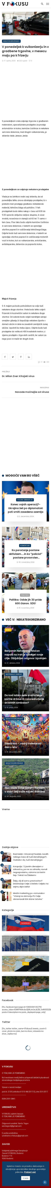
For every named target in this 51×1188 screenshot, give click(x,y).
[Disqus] (25, 435)
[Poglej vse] (25, 923)
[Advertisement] (25, 90)
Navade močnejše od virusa (32, 392)
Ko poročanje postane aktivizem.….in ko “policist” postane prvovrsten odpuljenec (25, 554)
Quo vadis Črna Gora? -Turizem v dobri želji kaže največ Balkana (25, 790)
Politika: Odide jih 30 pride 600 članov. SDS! (25, 601)
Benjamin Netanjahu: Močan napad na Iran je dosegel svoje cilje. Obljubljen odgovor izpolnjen (25, 654)
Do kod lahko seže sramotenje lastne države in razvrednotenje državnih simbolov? (24, 699)
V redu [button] (25, 1178)
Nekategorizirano (11, 41)
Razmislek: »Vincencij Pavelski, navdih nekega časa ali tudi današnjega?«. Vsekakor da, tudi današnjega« (30, 857)
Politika (25, 595)
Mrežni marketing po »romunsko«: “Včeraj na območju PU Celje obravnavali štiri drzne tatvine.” (29, 896)
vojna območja (25, 500)
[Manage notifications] (45, 1182)
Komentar (25, 545)
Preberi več (30, 1172)
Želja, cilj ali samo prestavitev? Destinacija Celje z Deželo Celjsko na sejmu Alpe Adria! (30, 883)
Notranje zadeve (14, 674)
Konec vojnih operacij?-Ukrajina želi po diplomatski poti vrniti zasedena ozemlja (25, 508)
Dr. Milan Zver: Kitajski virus (18, 376)
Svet (8, 630)
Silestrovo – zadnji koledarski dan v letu (23, 745)
